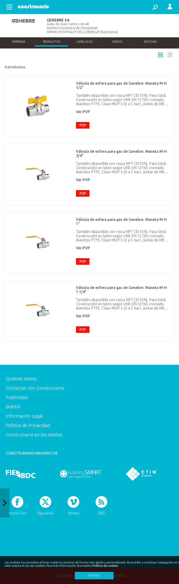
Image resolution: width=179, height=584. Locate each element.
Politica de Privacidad (28, 425)
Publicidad (17, 397)
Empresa (18, 41)
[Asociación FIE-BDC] (20, 474)
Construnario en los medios (34, 434)
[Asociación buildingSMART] (80, 474)
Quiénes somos (21, 378)
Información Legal (24, 416)
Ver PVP (83, 112)
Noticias (150, 41)
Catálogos (84, 41)
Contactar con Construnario (35, 388)
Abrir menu (9, 7)
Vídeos (117, 41)
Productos (51, 41)
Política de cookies (105, 565)
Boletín (13, 406)
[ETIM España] (141, 474)
